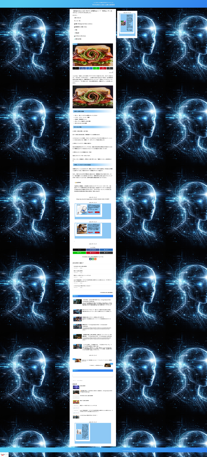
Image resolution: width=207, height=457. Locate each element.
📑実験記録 (75, 241)
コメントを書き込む (92, 375)
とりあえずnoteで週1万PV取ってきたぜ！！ (82, 285)
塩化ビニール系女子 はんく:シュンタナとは (82, 275)
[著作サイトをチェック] (90, 259)
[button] (110, 68)
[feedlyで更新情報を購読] (93, 259)
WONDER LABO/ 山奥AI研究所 (80, 266)
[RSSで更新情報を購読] (95, 259)
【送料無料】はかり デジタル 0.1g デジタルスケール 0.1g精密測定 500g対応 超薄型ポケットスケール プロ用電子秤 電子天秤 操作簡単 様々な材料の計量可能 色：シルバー (94, 206)
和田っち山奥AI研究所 (78, 270)
